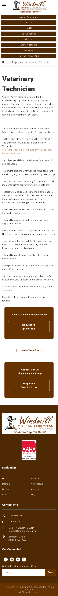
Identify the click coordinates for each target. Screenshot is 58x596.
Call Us (28, 39)
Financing (35, 478)
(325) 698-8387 (15, 515)
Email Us (29, 28)
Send (51, 572)
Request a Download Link (29, 385)
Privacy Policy (11, 587)
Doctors (6, 484)
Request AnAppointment (29, 326)
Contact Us (8, 489)
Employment (18, 62)
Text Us (29, 22)
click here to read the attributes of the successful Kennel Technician (27, 152)
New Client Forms (32, 350)
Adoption (35, 489)
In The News (36, 484)
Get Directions (29, 33)
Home (5, 62)
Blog (32, 494)
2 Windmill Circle (17, 538)
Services (28, 50)
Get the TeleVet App (29, 56)
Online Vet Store (29, 45)
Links (4, 494)
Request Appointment (29, 17)
